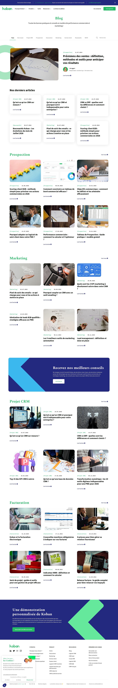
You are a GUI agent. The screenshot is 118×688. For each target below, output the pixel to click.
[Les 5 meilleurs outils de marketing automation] (59, 320)
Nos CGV (31, 684)
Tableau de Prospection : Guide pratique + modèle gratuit (91, 235)
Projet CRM (29, 38)
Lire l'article (66, 75)
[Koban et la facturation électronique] (25, 519)
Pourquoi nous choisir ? (36, 651)
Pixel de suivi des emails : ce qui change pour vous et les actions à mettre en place (59, 131)
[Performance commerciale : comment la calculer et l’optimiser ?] (59, 216)
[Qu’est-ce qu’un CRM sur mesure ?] (25, 418)
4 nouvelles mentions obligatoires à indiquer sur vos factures (58, 538)
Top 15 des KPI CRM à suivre (22, 479)
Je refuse (7, 680)
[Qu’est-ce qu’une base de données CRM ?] (59, 461)
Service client (68, 38)
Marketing (58, 38)
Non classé (20, 38)
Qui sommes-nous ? (35, 656)
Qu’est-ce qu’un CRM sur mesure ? (23, 103)
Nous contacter (93, 655)
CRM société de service (55, 673)
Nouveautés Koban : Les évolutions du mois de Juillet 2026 (23, 131)
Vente (50, 651)
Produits (31, 8)
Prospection (39, 38)
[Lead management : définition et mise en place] (92, 320)
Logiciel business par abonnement (55, 667)
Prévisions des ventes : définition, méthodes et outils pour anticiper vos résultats (83, 59)
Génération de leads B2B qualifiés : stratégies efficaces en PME (25, 318)
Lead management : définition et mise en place (91, 339)
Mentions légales (42, 684)
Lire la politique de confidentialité (10, 674)
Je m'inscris (58, 381)
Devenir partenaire (35, 659)
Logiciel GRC (72, 661)
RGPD (86, 38)
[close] (115, 2)
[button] (4, 685)
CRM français (72, 666)
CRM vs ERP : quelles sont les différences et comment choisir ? (92, 104)
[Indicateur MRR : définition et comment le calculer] (54, 558)
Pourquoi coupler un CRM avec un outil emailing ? (58, 293)
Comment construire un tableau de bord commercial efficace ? (58, 190)
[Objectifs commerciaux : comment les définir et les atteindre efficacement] (92, 171)
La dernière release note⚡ (56, 684)
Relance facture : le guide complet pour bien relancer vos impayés (92, 581)
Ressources (46, 8)
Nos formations (93, 660)
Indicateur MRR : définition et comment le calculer (56, 573)
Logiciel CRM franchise (55, 664)
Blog (70, 651)
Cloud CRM (72, 659)
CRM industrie (53, 671)
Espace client (53, 661)
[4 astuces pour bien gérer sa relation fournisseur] (92, 519)
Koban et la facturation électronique (20, 538)
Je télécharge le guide (95, 2)
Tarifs (39, 8)
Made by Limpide (17, 684)
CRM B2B (71, 664)
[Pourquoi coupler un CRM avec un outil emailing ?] (59, 274)
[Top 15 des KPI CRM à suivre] (25, 461)
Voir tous (103, 154)
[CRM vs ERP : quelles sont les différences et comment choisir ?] (92, 418)
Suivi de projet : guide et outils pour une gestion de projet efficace (25, 581)
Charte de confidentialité (95, 684)
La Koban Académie (58, 8)
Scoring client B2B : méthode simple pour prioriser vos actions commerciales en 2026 (90, 132)
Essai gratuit (109, 8)
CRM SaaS (71, 656)
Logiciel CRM (72, 653)
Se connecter (97, 8)
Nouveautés (78, 38)
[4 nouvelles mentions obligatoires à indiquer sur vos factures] (59, 519)
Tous (12, 38)
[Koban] (7, 8)
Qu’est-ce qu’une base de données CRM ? (58, 480)
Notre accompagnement (36, 653)
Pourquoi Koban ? (20, 8)
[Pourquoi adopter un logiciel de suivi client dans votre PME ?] (25, 216)
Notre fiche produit (94, 658)
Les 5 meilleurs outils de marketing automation (59, 339)
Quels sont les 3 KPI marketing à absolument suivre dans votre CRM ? (92, 286)
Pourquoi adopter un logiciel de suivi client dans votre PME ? (24, 235)
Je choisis (18, 680)
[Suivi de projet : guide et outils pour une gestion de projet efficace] (25, 562)
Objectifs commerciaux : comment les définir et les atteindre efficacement (92, 191)
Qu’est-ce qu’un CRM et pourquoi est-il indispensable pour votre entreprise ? (58, 106)
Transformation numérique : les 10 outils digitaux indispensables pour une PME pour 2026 (92, 481)
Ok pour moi (29, 680)
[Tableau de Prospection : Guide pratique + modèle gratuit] (92, 216)
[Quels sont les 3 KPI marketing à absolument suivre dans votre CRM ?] (89, 270)
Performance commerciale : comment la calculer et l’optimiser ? (58, 237)
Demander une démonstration (23, 629)
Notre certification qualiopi (37, 661)
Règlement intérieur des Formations (75, 684)
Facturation (49, 38)
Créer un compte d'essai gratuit (95, 664)
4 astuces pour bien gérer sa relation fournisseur (89, 538)
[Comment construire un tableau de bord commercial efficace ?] (59, 171)
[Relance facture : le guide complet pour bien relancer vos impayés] (92, 562)
